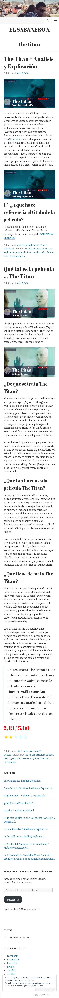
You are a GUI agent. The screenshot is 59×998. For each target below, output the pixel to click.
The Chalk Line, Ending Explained (22, 780)
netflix (36, 252)
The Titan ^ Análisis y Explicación (29, 62)
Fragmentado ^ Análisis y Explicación (25, 795)
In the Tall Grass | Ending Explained (23, 836)
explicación (9, 252)
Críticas (7, 754)
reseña (25, 758)
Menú (55, 20)
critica (27, 754)
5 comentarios (17, 255)
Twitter (11, 974)
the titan (45, 758)
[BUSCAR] (47, 20)
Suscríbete (13, 899)
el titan (40, 248)
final (29, 252)
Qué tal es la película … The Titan (29, 272)
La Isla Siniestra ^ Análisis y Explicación (26, 829)
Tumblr (11, 970)
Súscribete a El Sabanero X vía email (28, 871)
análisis (31, 248)
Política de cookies (35, 985)
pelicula (45, 252)
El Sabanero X (29, 29)
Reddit (10, 966)
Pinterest (12, 963)
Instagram (13, 959)
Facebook (12, 956)
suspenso (34, 758)
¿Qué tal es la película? (29, 751)
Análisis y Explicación (28, 245)
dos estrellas (38, 754)
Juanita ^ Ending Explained (19, 810)
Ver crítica (15, 139)
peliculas (16, 758)
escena (48, 248)
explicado (21, 252)
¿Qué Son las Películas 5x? (18, 803)
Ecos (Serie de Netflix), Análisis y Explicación (28, 788)
